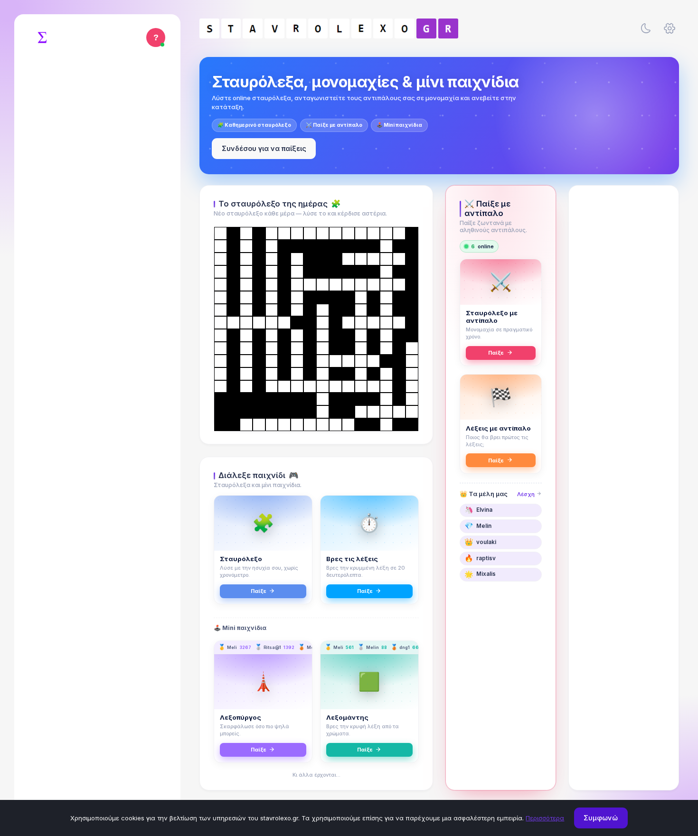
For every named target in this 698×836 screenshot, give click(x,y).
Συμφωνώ (601, 818)
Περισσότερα (545, 818)
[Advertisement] (624, 340)
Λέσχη (526, 494)
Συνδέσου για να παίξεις (264, 148)
